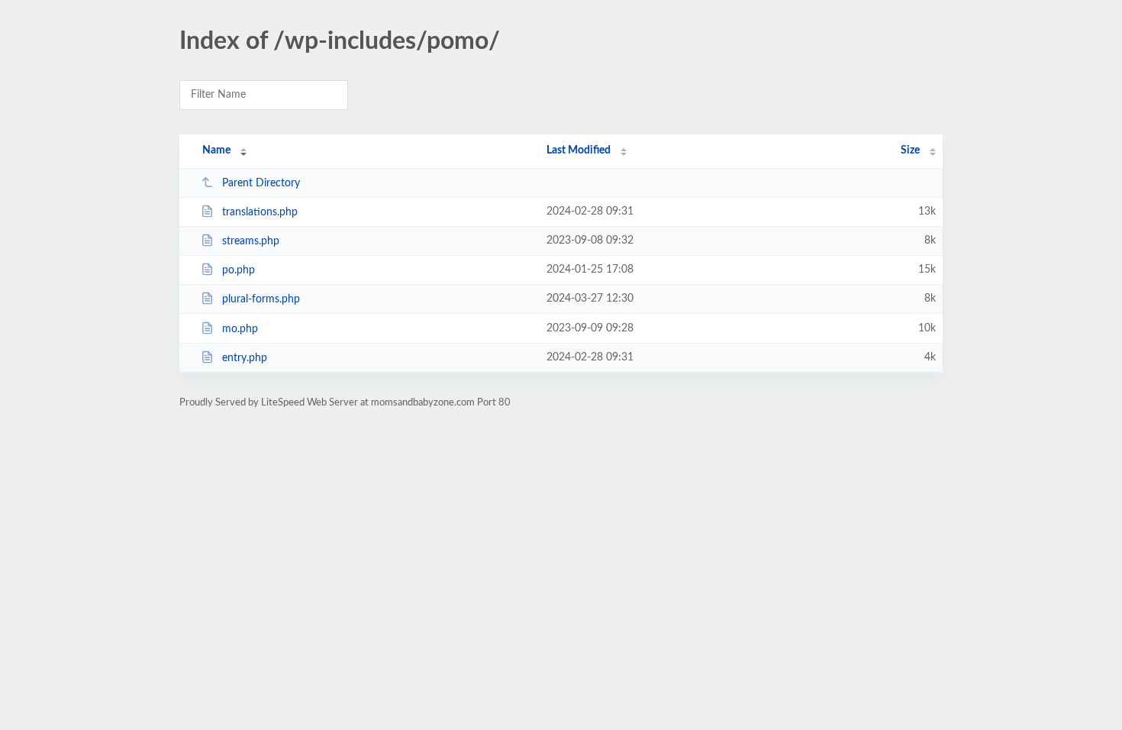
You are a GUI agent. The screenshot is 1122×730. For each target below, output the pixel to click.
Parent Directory (261, 183)
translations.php (260, 212)
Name (216, 150)
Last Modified (578, 150)
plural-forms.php (261, 299)
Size (910, 150)
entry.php (244, 358)
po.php (238, 270)
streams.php (250, 241)
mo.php (240, 329)
